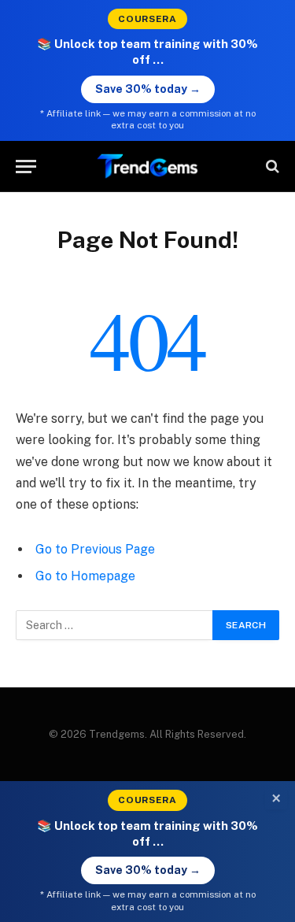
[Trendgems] (148, 166)
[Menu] (26, 166)
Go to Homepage (85, 575)
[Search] (271, 166)
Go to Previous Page (95, 549)
